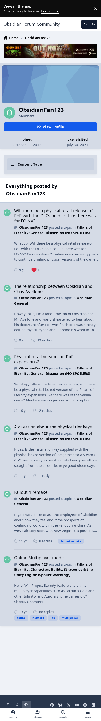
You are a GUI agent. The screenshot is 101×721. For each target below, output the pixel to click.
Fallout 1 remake (30, 492)
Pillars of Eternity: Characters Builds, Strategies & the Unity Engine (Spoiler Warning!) (53, 569)
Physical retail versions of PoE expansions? (44, 359)
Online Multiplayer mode (39, 557)
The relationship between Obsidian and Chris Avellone (53, 288)
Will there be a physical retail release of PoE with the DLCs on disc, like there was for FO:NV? (55, 216)
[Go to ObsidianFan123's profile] (7, 212)
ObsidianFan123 (33, 227)
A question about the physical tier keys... (54, 427)
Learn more (9, 8)
